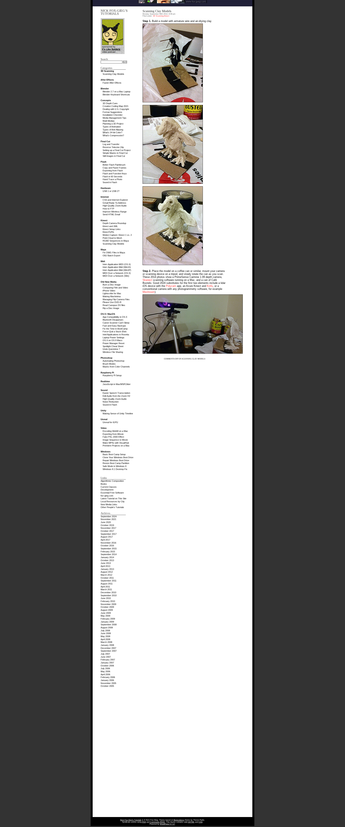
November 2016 (108, 543)
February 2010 (108, 601)
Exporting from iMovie (113, 434)
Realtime (105, 381)
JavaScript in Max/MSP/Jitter (117, 384)
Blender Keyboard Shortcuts (116, 94)
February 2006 (108, 677)
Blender (105, 88)
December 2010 (108, 592)
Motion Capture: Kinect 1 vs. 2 (117, 235)
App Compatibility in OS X (115, 317)
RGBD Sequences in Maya (116, 241)
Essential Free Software (112, 492)
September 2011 (108, 580)
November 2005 (108, 683)
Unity (103, 410)
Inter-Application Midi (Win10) (117, 267)
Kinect (104, 220)
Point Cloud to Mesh (112, 238)
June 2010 (106, 598)
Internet (105, 197)
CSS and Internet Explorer (115, 200)
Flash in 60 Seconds (112, 176)
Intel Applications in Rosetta (116, 334)
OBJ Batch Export (111, 255)
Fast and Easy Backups (114, 326)
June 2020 (106, 522)
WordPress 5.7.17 (167, 824)
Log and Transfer (111, 144)
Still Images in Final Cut (114, 156)
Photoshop (106, 358)
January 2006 (107, 680)
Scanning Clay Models (113, 74)
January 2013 (107, 569)
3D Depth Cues (110, 103)
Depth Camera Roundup (114, 223)
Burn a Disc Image (112, 284)
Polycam (171, 285)
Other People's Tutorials (112, 507)
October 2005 (107, 686)
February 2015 (108, 551)
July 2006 (105, 668)
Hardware (106, 188)
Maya (103, 249)
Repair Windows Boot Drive (116, 460)
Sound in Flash (110, 182)
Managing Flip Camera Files (116, 299)
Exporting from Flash (113, 170)
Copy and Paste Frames (114, 168)
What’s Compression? (113, 135)
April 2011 (105, 586)
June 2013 (106, 563)
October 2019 (107, 525)
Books (104, 484)
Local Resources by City (113, 501)
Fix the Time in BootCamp (115, 329)
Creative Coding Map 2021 (115, 106)
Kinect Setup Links (112, 229)
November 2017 (108, 528)
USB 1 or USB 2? (111, 191)
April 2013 (105, 566)
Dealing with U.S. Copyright (116, 109)
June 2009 (106, 613)
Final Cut (105, 141)
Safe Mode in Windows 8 (114, 466)
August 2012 (107, 572)
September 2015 (109, 548)
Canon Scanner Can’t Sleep (116, 323)
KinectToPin (108, 232)
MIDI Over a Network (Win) (116, 276)
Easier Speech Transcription (116, 393)
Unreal (104, 419)
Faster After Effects (112, 83)
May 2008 (105, 636)
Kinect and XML (110, 226)
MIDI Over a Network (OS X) (117, 273)
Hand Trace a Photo (112, 179)
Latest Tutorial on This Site (113, 498)
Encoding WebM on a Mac (115, 431)
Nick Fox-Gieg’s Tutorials (114, 12)
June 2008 (106, 633)
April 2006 (105, 674)
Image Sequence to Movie (115, 440)
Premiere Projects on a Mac (116, 445)
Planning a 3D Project (113, 123)
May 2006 (105, 671)
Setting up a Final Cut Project (117, 150)
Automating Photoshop (113, 361)
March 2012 (106, 575)
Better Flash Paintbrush (114, 165)
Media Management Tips (114, 118)
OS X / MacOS (108, 314)
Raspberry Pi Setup (112, 375)
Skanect (147, 279)
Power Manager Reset (113, 343)
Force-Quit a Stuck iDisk (115, 331)
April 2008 (105, 639)
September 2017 (109, 534)
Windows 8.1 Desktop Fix (115, 469)
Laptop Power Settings (113, 337)
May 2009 (105, 616)
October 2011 (107, 578)
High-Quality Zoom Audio (115, 205)
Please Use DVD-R (112, 302)
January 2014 (107, 557)
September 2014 (109, 554)
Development (107, 490)
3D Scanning (107, 71)
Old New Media (108, 282)
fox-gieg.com (107, 495)
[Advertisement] (172, 4)
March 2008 (106, 642)
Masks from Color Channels (116, 366)
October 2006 (107, 665)
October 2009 (107, 607)
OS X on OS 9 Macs (112, 340)
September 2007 (109, 651)
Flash (103, 162)
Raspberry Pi (107, 372)
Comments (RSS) (157, 822)
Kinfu (210, 285)
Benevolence (179, 820)
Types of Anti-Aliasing (113, 129)
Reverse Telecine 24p (113, 147)
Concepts (106, 100)
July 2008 (105, 630)
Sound (104, 390)
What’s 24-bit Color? (112, 132)
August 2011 (107, 583)
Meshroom (149, 291)
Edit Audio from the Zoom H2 (116, 396)
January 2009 (107, 622)
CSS (200, 822)
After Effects (107, 80)
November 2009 (108, 604)
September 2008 (109, 624)
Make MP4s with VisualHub (116, 443)
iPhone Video (109, 290)
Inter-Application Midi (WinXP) (117, 270)
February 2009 (108, 619)
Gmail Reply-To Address (114, 203)
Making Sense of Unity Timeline (118, 413)
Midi (103, 261)
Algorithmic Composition (112, 481)
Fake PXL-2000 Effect (113, 437)
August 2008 (107, 627)
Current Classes (109, 487)
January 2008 (107, 645)
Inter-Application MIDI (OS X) (117, 264)
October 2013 (107, 560)
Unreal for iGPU (110, 422)
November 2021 (108, 519)
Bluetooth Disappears (113, 320)
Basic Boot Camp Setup (114, 454)
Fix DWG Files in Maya (114, 252)
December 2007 (108, 648)
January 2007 (107, 662)
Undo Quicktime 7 (111, 349)
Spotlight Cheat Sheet (113, 346)
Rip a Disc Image (111, 308)
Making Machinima (112, 296)
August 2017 (107, 537)
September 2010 (109, 595)
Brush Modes (109, 364)
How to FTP (108, 208)
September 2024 (109, 516)
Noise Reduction (111, 402)
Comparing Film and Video (115, 287)
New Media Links (109, 504)
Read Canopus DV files (114, 305)
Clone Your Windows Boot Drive (118, 457)
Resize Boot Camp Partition (116, 463)
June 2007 (106, 657)
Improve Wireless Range (115, 211)
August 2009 (107, 610)
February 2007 (108, 659)
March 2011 (106, 589)
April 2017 (105, 540)
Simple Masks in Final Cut (115, 153)
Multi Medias (109, 121)
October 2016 (107, 545)
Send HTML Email (111, 214)
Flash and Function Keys (115, 173)
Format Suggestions (112, 112)
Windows (105, 451)
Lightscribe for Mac (112, 293)
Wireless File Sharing (113, 352)
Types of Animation (112, 126)
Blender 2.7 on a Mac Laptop (116, 91)
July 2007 (105, 654)
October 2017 (107, 531)
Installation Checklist (112, 115)
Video (104, 428)
